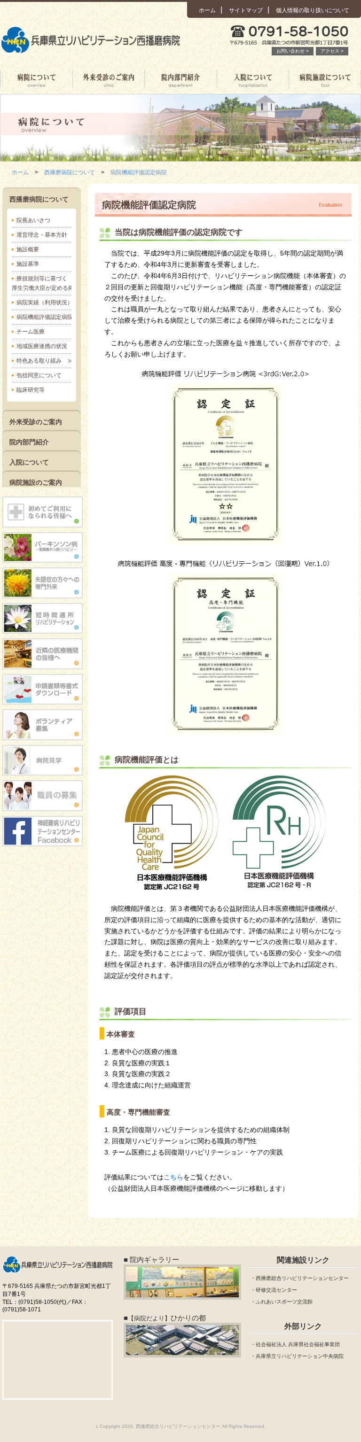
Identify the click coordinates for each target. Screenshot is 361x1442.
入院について (253, 79)
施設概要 (27, 249)
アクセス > (332, 51)
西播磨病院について (36, 79)
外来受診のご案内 (108, 79)
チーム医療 (30, 331)
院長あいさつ (33, 220)
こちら (173, 1177)
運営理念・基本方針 (41, 235)
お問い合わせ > (292, 51)
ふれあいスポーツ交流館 (284, 1301)
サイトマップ (246, 10)
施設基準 (27, 264)
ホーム (207, 10)
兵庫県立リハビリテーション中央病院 (300, 1356)
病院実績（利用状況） (43, 302)
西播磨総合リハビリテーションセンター (302, 1278)
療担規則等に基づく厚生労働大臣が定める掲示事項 (41, 283)
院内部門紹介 (180, 79)
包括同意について (39, 375)
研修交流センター (276, 1290)
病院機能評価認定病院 (138, 172)
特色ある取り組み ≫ (43, 360)
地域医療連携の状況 (41, 346)
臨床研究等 (30, 390)
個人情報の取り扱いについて (312, 10)
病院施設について (325, 79)
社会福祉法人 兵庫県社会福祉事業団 (298, 1344)
